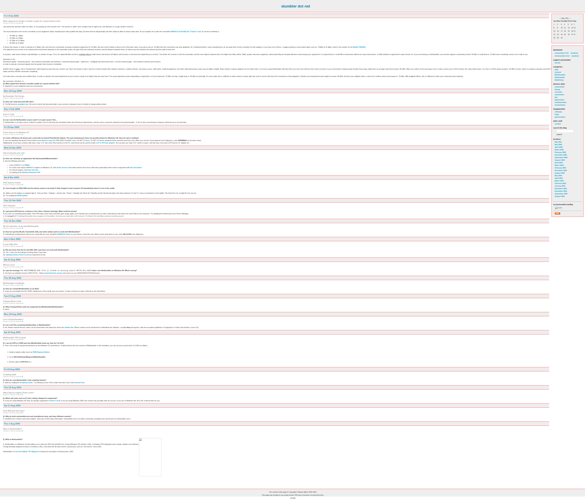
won (17, 451)
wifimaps (558, 112)
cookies (558, 124)
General (558, 72)
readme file (68, 327)
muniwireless (560, 105)
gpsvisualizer (560, 117)
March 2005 (559, 150)
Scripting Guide (26, 382)
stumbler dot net (295, 6)
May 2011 (558, 142)
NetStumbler (560, 77)
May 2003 (558, 175)
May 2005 (558, 144)
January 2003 (560, 186)
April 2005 (559, 147)
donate (557, 63)
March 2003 (559, 181)
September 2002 (561, 194)
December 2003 (561, 170)
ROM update (22, 195)
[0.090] (292, 498)
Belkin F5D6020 (359, 47)
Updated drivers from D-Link (17, 255)
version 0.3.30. (54, 401)
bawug (557, 89)
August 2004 (560, 160)
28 (574, 34)
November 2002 (561, 191)
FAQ (556, 70)
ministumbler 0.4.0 (562, 56)
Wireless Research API (31, 172)
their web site (32, 170)
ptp (556, 97)
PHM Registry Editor (41, 352)
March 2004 (559, 165)
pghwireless (559, 100)
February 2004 (560, 168)
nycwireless (559, 94)
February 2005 (560, 152)
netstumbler (559, 87)
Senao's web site (48, 140)
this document (136, 167)
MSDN (27, 165)
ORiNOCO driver (64, 234)
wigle (557, 114)
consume (558, 92)
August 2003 (560, 173)
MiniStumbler (560, 75)
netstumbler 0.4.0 (562, 53)
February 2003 (560, 183)
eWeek (24, 451)
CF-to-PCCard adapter (106, 143)
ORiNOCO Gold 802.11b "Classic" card (185, 31)
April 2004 (559, 163)
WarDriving (559, 80)
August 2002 (560, 196)
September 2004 (561, 157)
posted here (80, 382)
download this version (54, 273)
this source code (65, 167)
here (74, 140)
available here (23, 104)
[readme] (574, 53)
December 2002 (561, 188)
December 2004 (561, 155)
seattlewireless (561, 102)
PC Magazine (34, 451)
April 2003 (559, 178)
